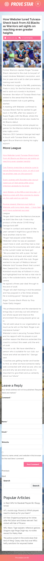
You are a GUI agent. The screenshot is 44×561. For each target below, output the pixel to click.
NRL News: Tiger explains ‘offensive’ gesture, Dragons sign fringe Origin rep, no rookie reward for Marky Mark (21, 530)
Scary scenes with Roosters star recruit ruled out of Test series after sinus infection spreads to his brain (20, 183)
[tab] (38, 3)
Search (6, 481)
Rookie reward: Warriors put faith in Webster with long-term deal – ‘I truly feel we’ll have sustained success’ (22, 207)
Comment (6, 398)
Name (5, 422)
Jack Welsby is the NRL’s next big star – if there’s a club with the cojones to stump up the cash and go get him (21, 195)
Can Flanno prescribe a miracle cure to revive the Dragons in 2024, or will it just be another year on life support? (21, 170)
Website (5, 442)
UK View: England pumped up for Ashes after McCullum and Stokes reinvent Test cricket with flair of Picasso (20, 520)
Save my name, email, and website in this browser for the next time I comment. (21, 457)
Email (4, 432)
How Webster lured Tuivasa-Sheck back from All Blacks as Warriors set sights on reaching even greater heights (21, 158)
